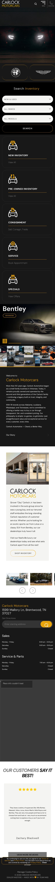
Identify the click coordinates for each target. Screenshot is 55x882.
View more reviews (27, 854)
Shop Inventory (23, 553)
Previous (6, 349)
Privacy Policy (18, 860)
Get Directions (9, 618)
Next (48, 349)
